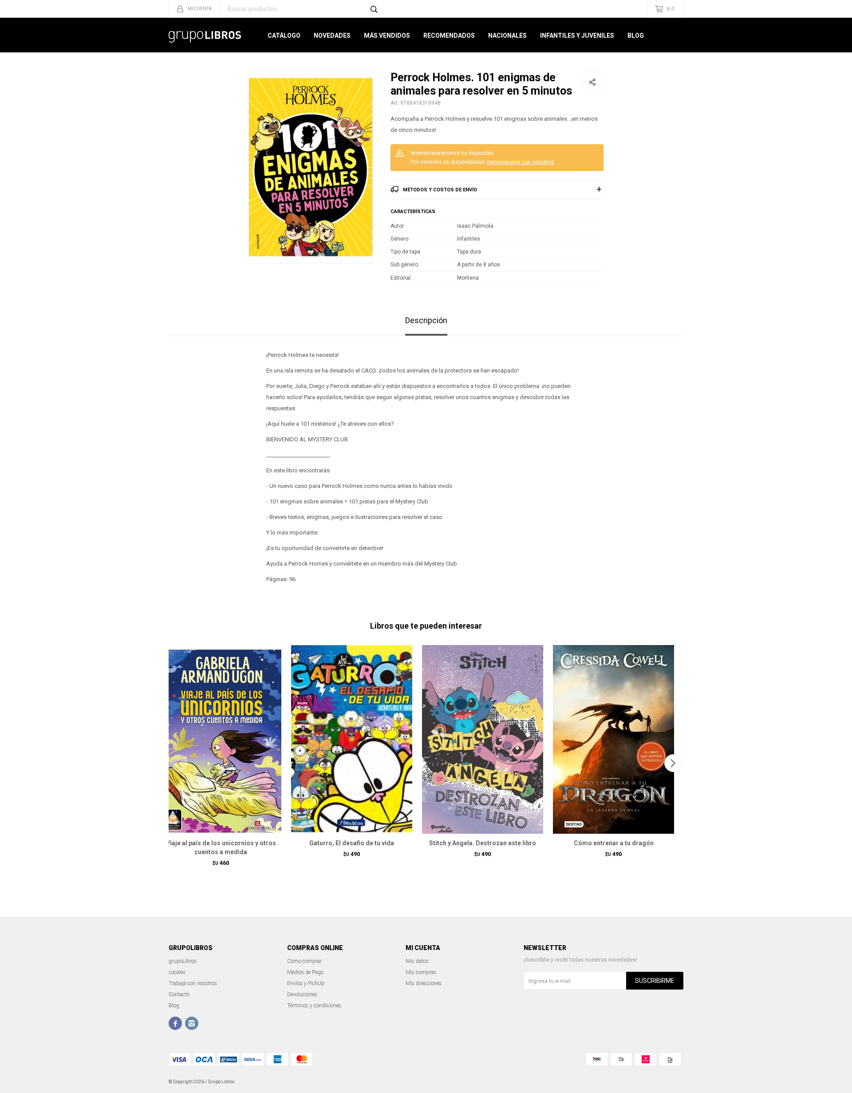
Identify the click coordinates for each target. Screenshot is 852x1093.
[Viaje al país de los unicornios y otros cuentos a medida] (221, 739)
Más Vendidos (387, 35)
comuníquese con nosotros (520, 162)
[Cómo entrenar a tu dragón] (613, 739)
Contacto (179, 994)
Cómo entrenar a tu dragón (614, 843)
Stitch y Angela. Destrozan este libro (482, 843)
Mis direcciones (424, 983)
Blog (635, 35)
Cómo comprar (304, 961)
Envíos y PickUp (305, 983)
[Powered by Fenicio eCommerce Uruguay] (670, 1082)
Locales (177, 972)
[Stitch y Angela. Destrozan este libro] (483, 739)
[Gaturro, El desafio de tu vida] (352, 739)
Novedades (332, 35)
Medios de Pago (305, 972)
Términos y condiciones (314, 1005)
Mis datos (417, 961)
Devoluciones (302, 994)
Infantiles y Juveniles (577, 35)
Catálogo (284, 35)
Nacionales (507, 35)
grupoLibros (183, 961)
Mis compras (421, 972)
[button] (673, 763)
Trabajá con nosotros (193, 983)
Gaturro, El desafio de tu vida (351, 843)
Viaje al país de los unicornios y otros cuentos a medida (221, 847)
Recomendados (449, 35)
